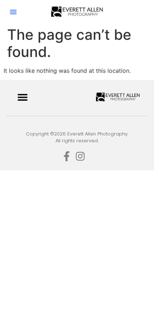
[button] (13, 11)
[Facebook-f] (67, 156)
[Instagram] (80, 156)
